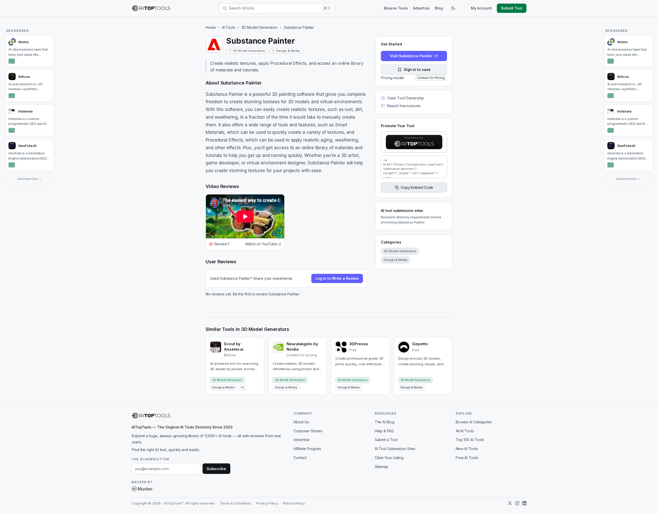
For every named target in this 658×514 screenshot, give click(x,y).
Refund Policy (294, 503)
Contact (300, 457)
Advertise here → (29, 179)
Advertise (421, 8)
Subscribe (216, 468)
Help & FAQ (384, 431)
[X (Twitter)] (510, 503)
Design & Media (288, 51)
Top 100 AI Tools (470, 439)
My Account (481, 8)
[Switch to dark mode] (453, 8)
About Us (301, 422)
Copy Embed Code (417, 187)
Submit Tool (511, 8)
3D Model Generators (259, 27)
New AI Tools (467, 448)
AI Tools (228, 27)
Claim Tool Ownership (405, 98)
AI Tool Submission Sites (395, 448)
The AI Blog (384, 422)
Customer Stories (308, 431)
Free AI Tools (467, 457)
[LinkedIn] (524, 503)
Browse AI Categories (474, 422)
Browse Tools (396, 8)
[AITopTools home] (151, 8)
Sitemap (381, 466)
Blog (439, 8)
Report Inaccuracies (404, 106)
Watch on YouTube (261, 244)
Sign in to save (417, 69)
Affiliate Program (307, 448)
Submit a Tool (386, 439)
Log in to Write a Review (337, 278)
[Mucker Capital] (142, 488)
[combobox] (274, 8)
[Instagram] (517, 503)
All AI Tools (465, 431)
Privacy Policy (267, 503)
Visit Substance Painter (411, 56)
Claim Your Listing (389, 457)
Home (211, 27)
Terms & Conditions (235, 503)
